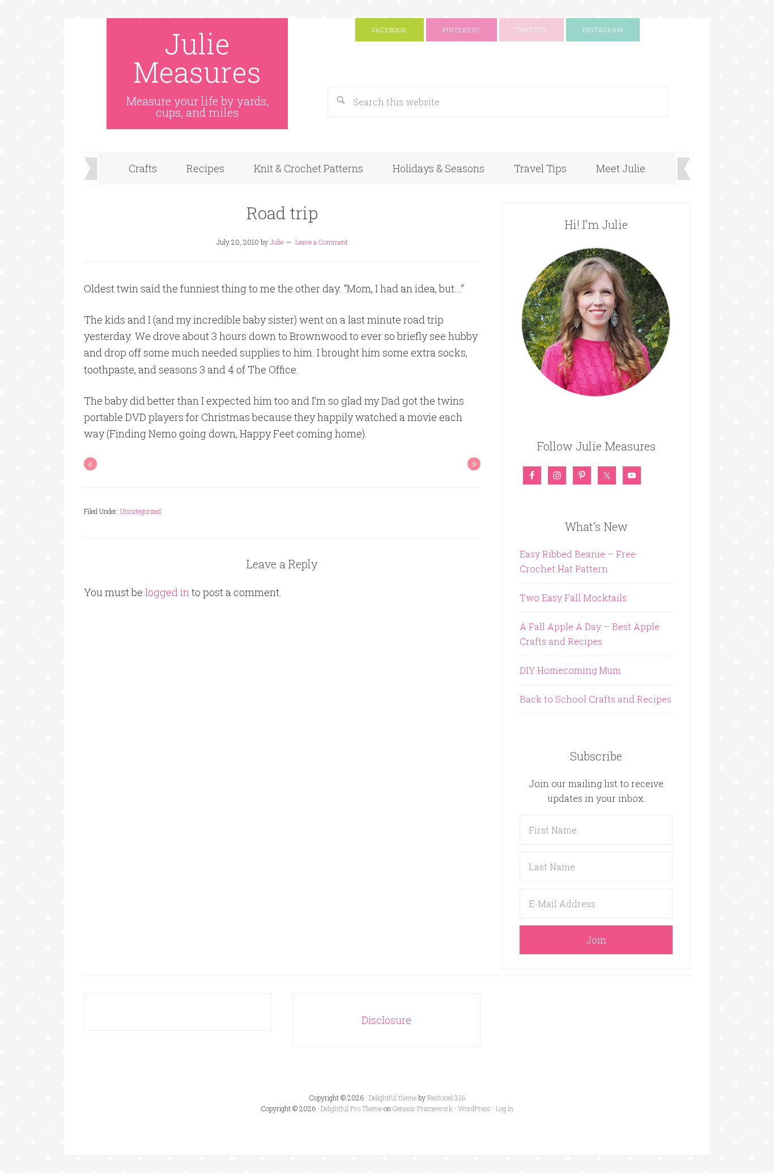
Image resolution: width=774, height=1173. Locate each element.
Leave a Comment (321, 241)
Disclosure (386, 1020)
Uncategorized (140, 511)
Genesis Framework (423, 1108)
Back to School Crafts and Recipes (595, 699)
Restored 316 (446, 1097)
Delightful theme (392, 1097)
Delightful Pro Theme (351, 1108)
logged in (167, 592)
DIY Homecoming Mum (570, 670)
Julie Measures (197, 58)
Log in (504, 1108)
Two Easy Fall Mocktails (573, 598)
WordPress (474, 1108)
